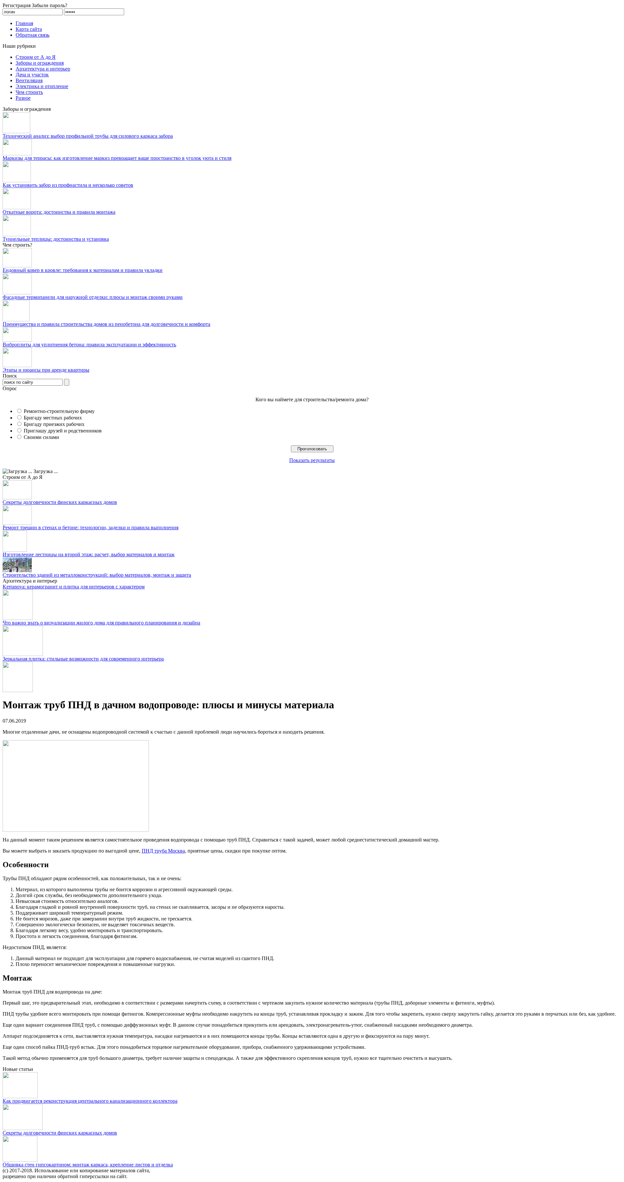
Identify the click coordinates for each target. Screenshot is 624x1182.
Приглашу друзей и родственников (63, 430)
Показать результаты (312, 460)
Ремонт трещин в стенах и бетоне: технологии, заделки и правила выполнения (90, 527)
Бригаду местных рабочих (53, 417)
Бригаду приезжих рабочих (54, 424)
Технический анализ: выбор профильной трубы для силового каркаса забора (88, 136)
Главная (24, 23)
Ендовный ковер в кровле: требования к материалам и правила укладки (82, 270)
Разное (23, 98)
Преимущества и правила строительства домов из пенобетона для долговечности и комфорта (106, 324)
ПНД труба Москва (163, 851)
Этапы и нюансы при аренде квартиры (46, 370)
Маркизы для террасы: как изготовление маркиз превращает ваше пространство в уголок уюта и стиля (117, 158)
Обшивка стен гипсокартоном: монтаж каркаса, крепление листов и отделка (88, 1164)
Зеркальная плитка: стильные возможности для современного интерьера (83, 659)
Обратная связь (32, 35)
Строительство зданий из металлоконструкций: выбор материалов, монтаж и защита (97, 575)
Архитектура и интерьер (43, 68)
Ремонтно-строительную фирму (59, 411)
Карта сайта (29, 29)
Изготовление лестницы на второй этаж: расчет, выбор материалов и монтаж (89, 554)
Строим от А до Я (36, 57)
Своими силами (41, 437)
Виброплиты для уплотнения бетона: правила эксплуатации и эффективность (89, 344)
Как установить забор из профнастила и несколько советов (68, 185)
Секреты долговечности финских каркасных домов (60, 502)
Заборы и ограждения (40, 63)
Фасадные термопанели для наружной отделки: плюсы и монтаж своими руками (93, 297)
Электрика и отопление (42, 86)
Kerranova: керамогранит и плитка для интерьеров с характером (74, 586)
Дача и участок (32, 74)
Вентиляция (29, 80)
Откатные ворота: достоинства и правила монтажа (59, 212)
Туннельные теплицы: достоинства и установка (56, 239)
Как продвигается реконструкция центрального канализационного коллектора (90, 1101)
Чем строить (29, 92)
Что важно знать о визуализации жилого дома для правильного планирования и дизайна (101, 622)
